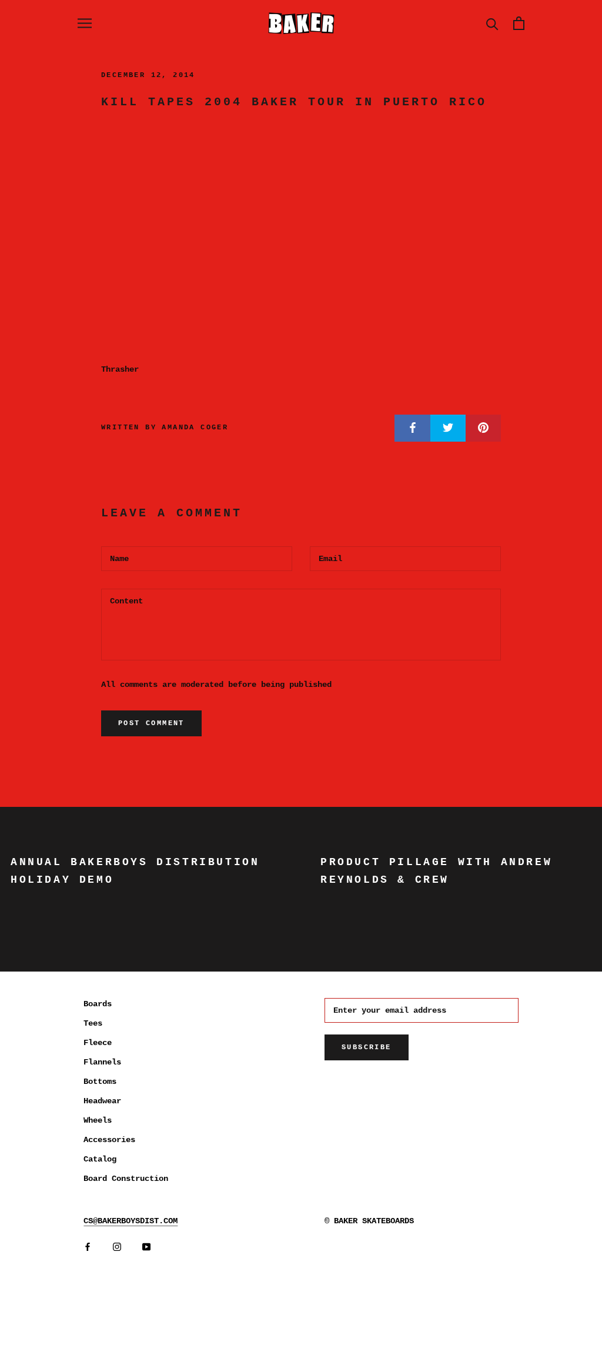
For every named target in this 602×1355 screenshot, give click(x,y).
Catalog (99, 1159)
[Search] (492, 23)
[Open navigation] (85, 23)
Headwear (102, 1101)
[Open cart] (518, 23)
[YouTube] (146, 1247)
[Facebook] (87, 1247)
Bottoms (99, 1081)
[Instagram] (117, 1247)
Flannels (102, 1062)
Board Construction (125, 1178)
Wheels (97, 1120)
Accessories (109, 1139)
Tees (92, 1023)
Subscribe (367, 1047)
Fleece (97, 1042)
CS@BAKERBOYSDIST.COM (130, 1221)
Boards (97, 1004)
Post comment (151, 723)
